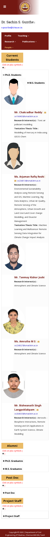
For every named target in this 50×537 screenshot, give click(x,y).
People (8, 47)
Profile (8, 35)
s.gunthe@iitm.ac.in (11, 27)
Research (10, 41)
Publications (28, 41)
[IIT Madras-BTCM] (25, 6)
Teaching (23, 35)
